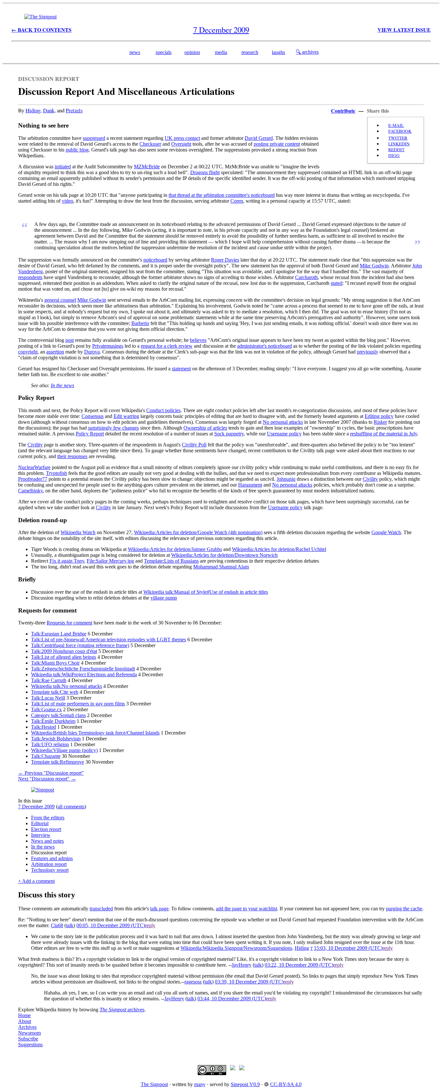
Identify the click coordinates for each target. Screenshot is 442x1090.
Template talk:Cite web (54, 692)
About (24, 1021)
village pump (163, 598)
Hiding (33, 110)
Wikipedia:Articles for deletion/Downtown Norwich (224, 555)
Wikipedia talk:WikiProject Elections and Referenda (84, 674)
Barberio (140, 323)
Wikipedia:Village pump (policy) (64, 750)
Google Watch (386, 532)
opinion (192, 52)
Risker (380, 422)
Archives (27, 1027)
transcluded (101, 908)
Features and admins (52, 858)
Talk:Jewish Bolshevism (56, 738)
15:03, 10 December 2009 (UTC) (348, 948)
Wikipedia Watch (78, 532)
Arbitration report (49, 864)
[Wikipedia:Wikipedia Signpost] (40, 16)
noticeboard (155, 260)
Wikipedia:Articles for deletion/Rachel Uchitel (279, 549)
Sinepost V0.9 (245, 1084)
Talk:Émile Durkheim (53, 721)
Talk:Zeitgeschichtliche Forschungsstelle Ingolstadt (83, 668)
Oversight (181, 144)
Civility (35, 444)
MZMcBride (147, 166)
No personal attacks (283, 422)
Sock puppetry (229, 433)
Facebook (400, 131)
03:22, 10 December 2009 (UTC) (299, 965)
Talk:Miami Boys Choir (55, 663)
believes (198, 340)
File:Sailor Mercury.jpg (110, 561)
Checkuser (150, 144)
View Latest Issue (404, 29)
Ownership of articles (205, 428)
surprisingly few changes (113, 428)
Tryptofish (56, 473)
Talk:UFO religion (50, 744)
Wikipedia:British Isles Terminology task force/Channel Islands (95, 733)
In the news (62, 385)
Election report (46, 829)
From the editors (47, 817)
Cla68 (57, 925)
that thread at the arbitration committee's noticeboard (222, 195)
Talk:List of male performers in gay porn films (78, 703)
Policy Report (90, 433)
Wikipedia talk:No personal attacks (66, 686)
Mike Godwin (374, 265)
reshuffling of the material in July (383, 433)
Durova (92, 351)
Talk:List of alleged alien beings (63, 657)
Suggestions (30, 1044)
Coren (236, 201)
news (134, 52)
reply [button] (150, 925)
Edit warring (126, 416)
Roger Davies (225, 260)
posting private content (277, 144)
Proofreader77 (32, 479)
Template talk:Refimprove (57, 762)
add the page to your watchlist (246, 908)
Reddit (396, 149)
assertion (55, 351)
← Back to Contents (41, 29)
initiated (63, 166)
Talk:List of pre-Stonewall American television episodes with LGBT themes (108, 639)
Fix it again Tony (67, 561)
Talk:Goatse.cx (46, 709)
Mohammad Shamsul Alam (221, 566)
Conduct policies (163, 410)
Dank (48, 110)
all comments (71, 806)
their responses (72, 456)
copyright (28, 351)
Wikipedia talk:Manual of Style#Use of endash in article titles (205, 592)
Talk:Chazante (46, 756)
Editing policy (379, 416)
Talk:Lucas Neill (48, 698)
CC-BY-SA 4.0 (286, 1084)
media (221, 52)
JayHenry (241, 965)
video (67, 201)
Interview (40, 835)
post (69, 340)
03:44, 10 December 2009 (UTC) (231, 998)
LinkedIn (399, 144)
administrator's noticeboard (264, 346)
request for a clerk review (167, 346)
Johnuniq (286, 479)
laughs (278, 52)
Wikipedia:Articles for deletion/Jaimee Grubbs (175, 549)
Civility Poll (194, 444)
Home (24, 1015)
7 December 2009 (36, 806)
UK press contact (182, 138)
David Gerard (259, 138)
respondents (30, 277)
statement (181, 368)
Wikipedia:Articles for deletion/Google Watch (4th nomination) (198, 532)
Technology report (50, 870)
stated (336, 283)
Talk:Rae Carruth (48, 680)
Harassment (250, 485)
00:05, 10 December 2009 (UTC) (110, 925)
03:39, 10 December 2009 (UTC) (249, 981)
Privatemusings (107, 346)
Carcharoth (306, 277)
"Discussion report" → (47, 778)
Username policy (284, 433)
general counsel (60, 300)
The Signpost (154, 1084)
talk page (159, 908)
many (199, 1084)
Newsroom (29, 1033)
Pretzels (74, 110)
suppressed (94, 138)
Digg (394, 155)
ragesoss (193, 981)
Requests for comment (69, 622)
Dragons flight (205, 172)
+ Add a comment (36, 881)
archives (122, 1009)
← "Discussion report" (51, 773)
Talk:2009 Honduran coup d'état (64, 651)
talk (69, 925)
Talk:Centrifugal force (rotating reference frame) (80, 645)
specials (163, 52)
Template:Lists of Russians (171, 561)
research (249, 52)
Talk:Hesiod (43, 727)
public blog (77, 149)
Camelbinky (30, 490)
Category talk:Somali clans (58, 715)
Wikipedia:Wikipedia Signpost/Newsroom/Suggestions (236, 948)
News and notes (47, 841)
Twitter (397, 138)
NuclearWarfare (34, 467)
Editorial (40, 823)
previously (367, 351)
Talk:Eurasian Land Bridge (58, 633)
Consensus (93, 416)
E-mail (396, 125)
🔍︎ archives (307, 52)
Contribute (343, 110)
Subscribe (28, 1038)
